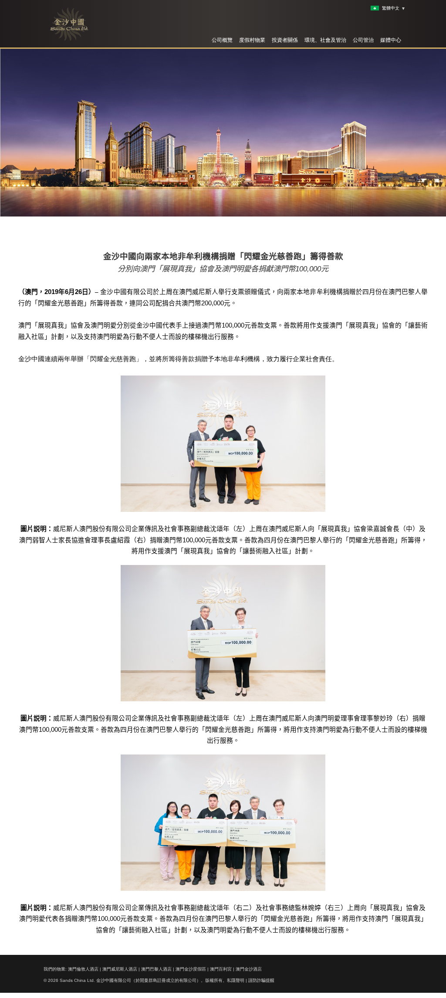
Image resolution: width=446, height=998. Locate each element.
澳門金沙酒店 (249, 969)
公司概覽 (222, 40)
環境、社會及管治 (325, 40)
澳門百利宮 (221, 969)
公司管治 (363, 40)
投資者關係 (285, 40)
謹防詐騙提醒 (261, 980)
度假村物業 (252, 40)
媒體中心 (390, 40)
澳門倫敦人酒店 (83, 969)
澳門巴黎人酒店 (156, 969)
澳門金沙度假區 (191, 969)
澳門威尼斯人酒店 (119, 969)
